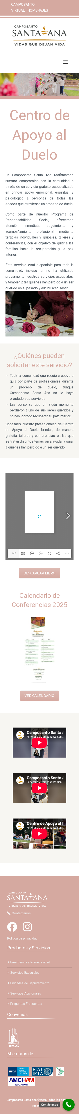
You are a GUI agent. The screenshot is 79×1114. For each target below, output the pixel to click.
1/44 (13, 553)
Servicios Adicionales (25, 993)
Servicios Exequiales (25, 973)
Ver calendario (39, 696)
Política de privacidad (22, 938)
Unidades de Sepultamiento (30, 983)
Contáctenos (21, 913)
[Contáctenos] (69, 1105)
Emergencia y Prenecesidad (30, 962)
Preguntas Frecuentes (26, 1004)
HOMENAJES (37, 10)
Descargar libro (39, 573)
